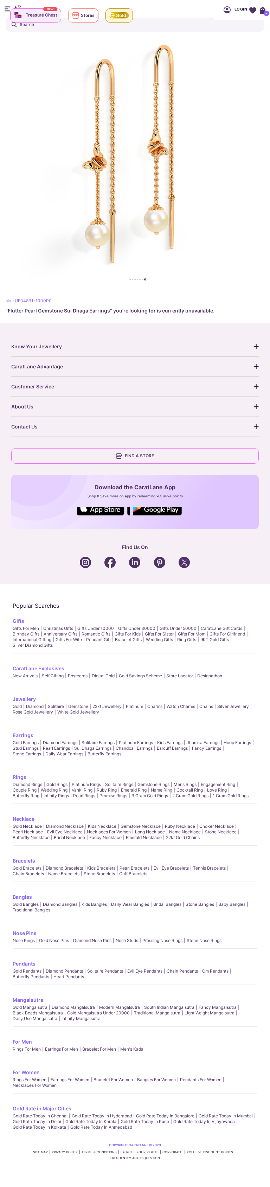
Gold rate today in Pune (145, 1121)
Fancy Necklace (105, 837)
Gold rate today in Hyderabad (102, 1115)
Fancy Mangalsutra (218, 1007)
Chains (206, 706)
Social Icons (103, 516)
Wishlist (252, 9)
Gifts (18, 621)
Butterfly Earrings (104, 753)
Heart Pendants (68, 976)
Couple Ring (25, 790)
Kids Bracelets (101, 868)
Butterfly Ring (26, 795)
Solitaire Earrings (98, 742)
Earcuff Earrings (172, 748)
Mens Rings (185, 784)
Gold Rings (57, 784)
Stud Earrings (26, 748)
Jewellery (24, 699)
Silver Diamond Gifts (33, 645)
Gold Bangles (26, 904)
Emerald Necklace (144, 837)
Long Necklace (150, 831)
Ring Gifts (186, 639)
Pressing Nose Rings (162, 940)
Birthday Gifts (26, 634)
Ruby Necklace (180, 826)
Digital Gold (103, 675)
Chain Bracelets (28, 873)
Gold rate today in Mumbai (226, 1115)
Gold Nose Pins (54, 940)
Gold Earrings (26, 742)
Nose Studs (127, 940)
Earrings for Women (70, 1079)
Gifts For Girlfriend (227, 634)
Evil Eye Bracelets (171, 868)
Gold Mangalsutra (30, 1007)
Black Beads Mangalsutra (38, 1012)
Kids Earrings (169, 742)
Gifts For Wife (69, 639)
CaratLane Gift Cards (221, 628)
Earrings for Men (61, 1049)
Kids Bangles (94, 904)
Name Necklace (185, 831)
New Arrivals (25, 675)
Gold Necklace (27, 826)
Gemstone (78, 706)
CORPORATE (172, 1152)
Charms (154, 706)
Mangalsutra (28, 1000)
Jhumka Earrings (203, 742)
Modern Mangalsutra (119, 1007)
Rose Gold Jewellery (33, 712)
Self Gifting (53, 675)
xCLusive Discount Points (210, 1152)
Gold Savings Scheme (140, 675)
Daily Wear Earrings (64, 753)
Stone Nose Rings (204, 940)
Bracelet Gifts (128, 639)
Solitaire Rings (119, 784)
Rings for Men (27, 1049)
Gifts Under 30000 (136, 628)
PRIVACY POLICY (65, 1152)
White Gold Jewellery (78, 712)
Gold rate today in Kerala (90, 1121)
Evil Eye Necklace (65, 831)
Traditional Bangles (31, 909)
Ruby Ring (107, 790)
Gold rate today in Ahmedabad (101, 1127)
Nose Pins (25, 933)
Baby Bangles (231, 904)
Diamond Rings (27, 784)
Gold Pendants (27, 971)
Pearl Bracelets (134, 868)
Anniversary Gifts (60, 634)
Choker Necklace (216, 826)
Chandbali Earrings (134, 748)
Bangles (22, 897)
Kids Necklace (102, 826)
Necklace (23, 819)
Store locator (179, 675)
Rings (19, 777)
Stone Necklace (221, 831)
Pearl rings (84, 795)
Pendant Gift (98, 639)
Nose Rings (24, 940)
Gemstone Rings (153, 784)
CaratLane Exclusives (38, 668)
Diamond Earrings (60, 742)
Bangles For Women (156, 1079)
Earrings (23, 735)
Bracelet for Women (113, 1079)
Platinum (134, 706)
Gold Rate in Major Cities (42, 1108)
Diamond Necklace (65, 826)
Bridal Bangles (167, 904)
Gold (17, 706)
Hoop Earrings (237, 742)
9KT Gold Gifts (214, 639)
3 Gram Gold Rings (149, 795)
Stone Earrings (27, 753)
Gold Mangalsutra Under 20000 (98, 1012)
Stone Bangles (200, 904)
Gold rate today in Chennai (40, 1115)
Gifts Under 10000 (95, 628)
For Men (22, 1042)
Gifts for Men (26, 628)
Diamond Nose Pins (92, 940)
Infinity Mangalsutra (81, 1018)
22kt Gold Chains (183, 837)
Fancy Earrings (206, 748)
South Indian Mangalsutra (169, 1007)
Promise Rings (113, 795)
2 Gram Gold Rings (190, 795)
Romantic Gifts (96, 634)
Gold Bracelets (27, 868)
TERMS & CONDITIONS (99, 1152)
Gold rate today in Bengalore (165, 1115)
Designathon (209, 675)
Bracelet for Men (99, 1049)
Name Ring (161, 790)
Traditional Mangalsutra (157, 1012)
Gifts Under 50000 (178, 628)
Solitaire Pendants (105, 971)
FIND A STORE (139, 455)
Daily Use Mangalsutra (35, 1018)
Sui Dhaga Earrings (92, 748)
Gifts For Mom (191, 634)
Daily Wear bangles (130, 904)
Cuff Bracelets (133, 873)
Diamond (35, 706)
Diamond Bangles (60, 904)
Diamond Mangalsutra (73, 1007)
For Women (26, 1072)
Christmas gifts (58, 628)
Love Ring (217, 790)
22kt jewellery (107, 706)
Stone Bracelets (99, 873)
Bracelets (24, 861)
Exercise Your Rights (140, 1152)
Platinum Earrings (136, 742)
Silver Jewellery (233, 706)
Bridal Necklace (69, 837)
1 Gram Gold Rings (231, 795)
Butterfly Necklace (31, 837)
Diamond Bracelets (64, 868)
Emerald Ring (134, 790)
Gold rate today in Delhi (37, 1121)
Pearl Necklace (28, 831)
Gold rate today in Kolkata (39, 1127)
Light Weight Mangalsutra (209, 1012)
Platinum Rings (86, 784)
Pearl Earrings (56, 748)
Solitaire (56, 706)
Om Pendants (215, 971)
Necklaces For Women (109, 831)
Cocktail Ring (189, 790)
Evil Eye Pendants (144, 971)
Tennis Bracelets (209, 868)
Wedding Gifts (159, 639)
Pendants (24, 964)
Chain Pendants (182, 971)
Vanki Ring (82, 790)
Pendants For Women (200, 1079)
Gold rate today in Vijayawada (204, 1121)
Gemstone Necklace (141, 826)
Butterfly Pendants (31, 976)
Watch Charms (181, 706)
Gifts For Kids (128, 634)
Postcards (78, 675)
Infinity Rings (56, 795)
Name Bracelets (63, 873)
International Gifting (32, 639)
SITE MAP (40, 1152)
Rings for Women (29, 1079)
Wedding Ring (54, 790)
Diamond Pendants (64, 971)
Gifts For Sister (159, 634)
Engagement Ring (218, 784)
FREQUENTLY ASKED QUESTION (135, 1158)
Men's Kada (131, 1049)
